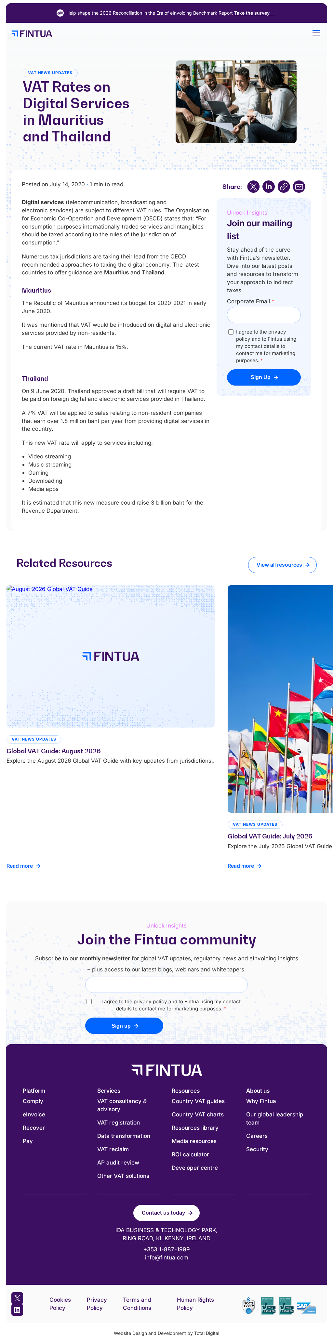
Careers (257, 1135)
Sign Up (261, 377)
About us (258, 1090)
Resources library (195, 1127)
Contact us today (163, 1212)
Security (257, 1149)
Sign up (121, 1026)
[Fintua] (155, 33)
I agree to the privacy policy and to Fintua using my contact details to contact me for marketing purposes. (266, 346)
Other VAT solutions (123, 1175)
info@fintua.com (166, 1257)
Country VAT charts (198, 1114)
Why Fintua (261, 1101)
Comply (33, 1101)
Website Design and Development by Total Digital (166, 1333)
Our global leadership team (274, 1118)
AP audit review (118, 1162)
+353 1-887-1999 (166, 1249)
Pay (28, 1141)
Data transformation (123, 1135)
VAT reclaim (113, 1149)
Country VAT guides (198, 1101)
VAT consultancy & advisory (122, 1105)
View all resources (279, 564)
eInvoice (34, 1114)
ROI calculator (190, 1154)
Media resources (194, 1141)
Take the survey (254, 13)
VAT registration (118, 1122)
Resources (186, 1090)
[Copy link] (283, 186)
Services (108, 1090)
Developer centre (195, 1167)
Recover (34, 1127)
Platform (34, 1090)
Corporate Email (250, 301)
